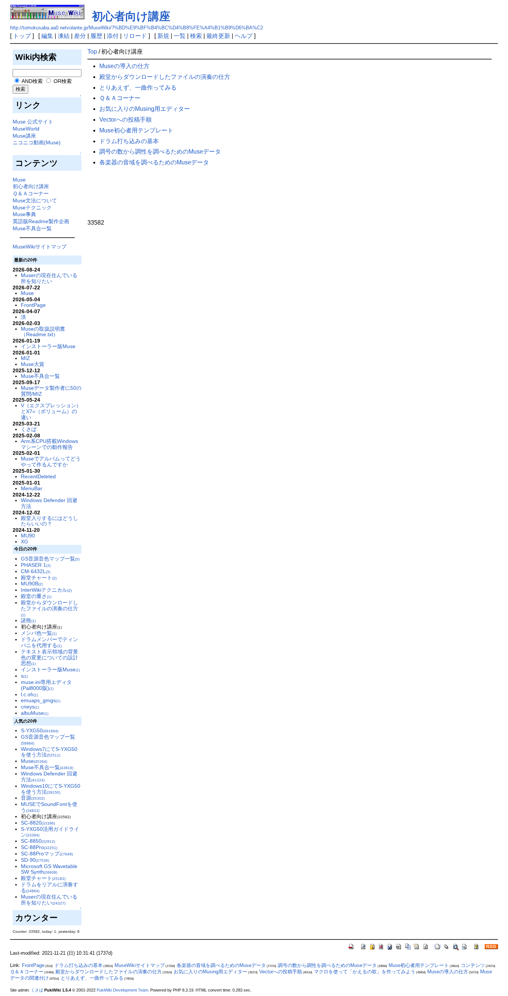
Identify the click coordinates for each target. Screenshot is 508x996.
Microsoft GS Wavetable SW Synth (49, 869)
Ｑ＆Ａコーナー (31, 193)
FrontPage (33, 305)
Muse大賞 (32, 364)
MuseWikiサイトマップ (40, 247)
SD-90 (35, 860)
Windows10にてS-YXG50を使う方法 (50, 789)
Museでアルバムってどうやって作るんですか (51, 462)
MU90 (28, 536)
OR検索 (62, 81)
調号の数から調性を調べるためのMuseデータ (160, 151)
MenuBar (31, 488)
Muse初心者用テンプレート (136, 130)
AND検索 (31, 81)
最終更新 (218, 36)
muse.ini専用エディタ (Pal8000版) (46, 685)
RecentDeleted (38, 476)
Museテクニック (32, 208)
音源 (33, 798)
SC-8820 (38, 823)
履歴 (96, 36)
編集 (47, 36)
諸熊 (28, 620)
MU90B (32, 584)
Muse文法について (35, 200)
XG (24, 541)
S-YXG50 (39, 730)
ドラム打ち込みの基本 (129, 141)
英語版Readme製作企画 (41, 221)
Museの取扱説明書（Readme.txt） (43, 332)
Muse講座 (24, 136)
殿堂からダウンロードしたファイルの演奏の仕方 (49, 608)
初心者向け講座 (131, 16)
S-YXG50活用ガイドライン (50, 832)
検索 (196, 36)
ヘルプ (244, 36)
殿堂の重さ (36, 596)
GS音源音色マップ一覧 (50, 559)
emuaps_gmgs (40, 700)
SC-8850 (38, 841)
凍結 (64, 36)
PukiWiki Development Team (122, 990)
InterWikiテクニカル (46, 590)
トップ (22, 36)
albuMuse (34, 713)
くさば (28, 429)
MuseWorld (26, 129)
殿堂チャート (39, 578)
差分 (80, 36)
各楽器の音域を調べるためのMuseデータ (154, 162)
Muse (19, 180)
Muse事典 (24, 214)
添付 (113, 36)
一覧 (180, 36)
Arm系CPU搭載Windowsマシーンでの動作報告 (49, 444)
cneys (30, 707)
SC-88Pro (39, 847)
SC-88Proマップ (47, 854)
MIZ (25, 358)
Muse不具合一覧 (32, 228)
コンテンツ (473, 965)
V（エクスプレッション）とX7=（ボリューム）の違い (51, 411)
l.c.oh (29, 694)
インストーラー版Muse (48, 346)
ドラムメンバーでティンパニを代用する (49, 642)
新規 (163, 36)
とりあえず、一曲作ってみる (138, 87)
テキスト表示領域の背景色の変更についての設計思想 (49, 657)
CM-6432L (35, 571)
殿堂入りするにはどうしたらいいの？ (49, 521)
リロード (135, 36)
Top (92, 51)
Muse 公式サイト (33, 122)
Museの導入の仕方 (124, 66)
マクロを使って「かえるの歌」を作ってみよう (364, 971)
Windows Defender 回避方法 (49, 503)
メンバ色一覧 (39, 633)
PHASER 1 (36, 565)
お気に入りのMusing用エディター (144, 109)
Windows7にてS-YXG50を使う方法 (49, 752)
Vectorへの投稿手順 (125, 119)
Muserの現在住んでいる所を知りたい (49, 278)
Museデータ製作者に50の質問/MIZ (51, 391)
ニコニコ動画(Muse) (37, 142)
